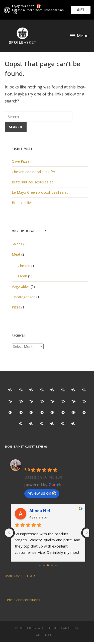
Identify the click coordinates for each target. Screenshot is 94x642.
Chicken (24, 265)
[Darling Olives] (21, 424)
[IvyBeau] (31, 390)
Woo (42, 628)
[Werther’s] (52, 401)
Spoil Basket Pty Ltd (47, 462)
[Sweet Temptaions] (42, 401)
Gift (80, 10)
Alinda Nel (39, 510)
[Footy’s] (31, 424)
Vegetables (21, 286)
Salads (17, 244)
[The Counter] (10, 390)
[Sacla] (31, 401)
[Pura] (10, 401)
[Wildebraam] (63, 401)
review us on (39, 493)
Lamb (22, 276)
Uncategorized (23, 296)
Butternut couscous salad (32, 182)
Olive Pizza (20, 161)
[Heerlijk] (73, 401)
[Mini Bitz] (63, 390)
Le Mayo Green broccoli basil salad (40, 192)
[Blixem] (10, 412)
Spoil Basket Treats (20, 576)
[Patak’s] (84, 390)
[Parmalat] (73, 390)
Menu (83, 36)
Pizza (16, 307)
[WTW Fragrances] (73, 424)
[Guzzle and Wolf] (84, 401)
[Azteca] (21, 390)
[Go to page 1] (44, 565)
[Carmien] (42, 412)
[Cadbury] (31, 412)
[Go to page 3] (52, 565)
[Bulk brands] (21, 412)
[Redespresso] (21, 401)
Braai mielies (22, 202)
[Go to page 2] (48, 565)
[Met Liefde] (52, 390)
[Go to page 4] (56, 565)
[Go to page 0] (40, 565)
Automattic (46, 635)
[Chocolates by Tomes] (73, 412)
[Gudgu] (52, 424)
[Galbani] (42, 424)
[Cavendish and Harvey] (63, 412)
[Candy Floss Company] (84, 412)
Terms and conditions (22, 599)
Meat (16, 254)
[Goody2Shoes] (63, 424)
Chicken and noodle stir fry (33, 171)
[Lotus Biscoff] (42, 390)
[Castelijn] (52, 412)
